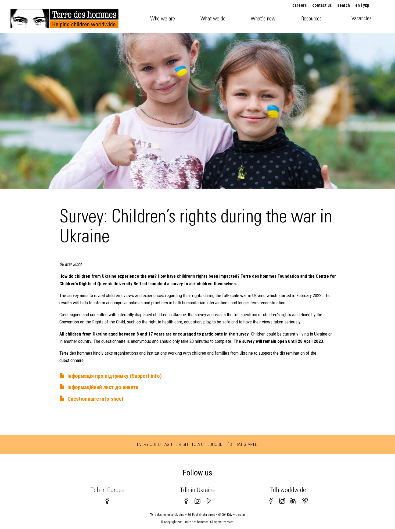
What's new (263, 19)
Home (21, 16)
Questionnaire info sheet (95, 399)
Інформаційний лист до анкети (102, 387)
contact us (322, 5)
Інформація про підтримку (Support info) (114, 376)
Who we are (162, 19)
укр (366, 5)
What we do (212, 19)
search (343, 5)
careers (299, 5)
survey (176, 283)
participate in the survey (225, 334)
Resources (311, 19)
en (357, 5)
